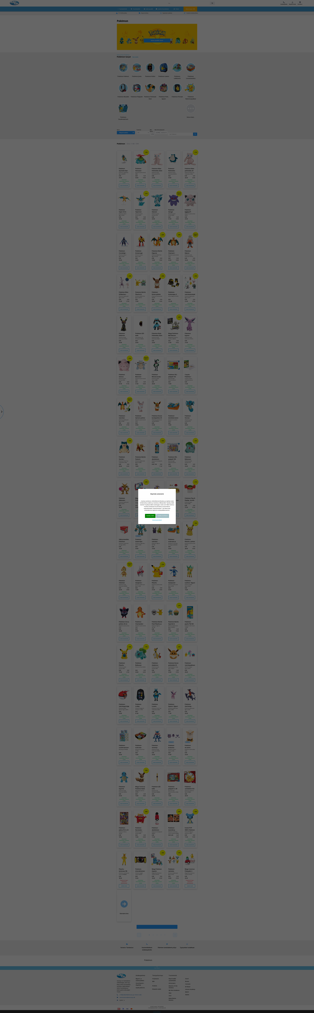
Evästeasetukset (157, 520)
